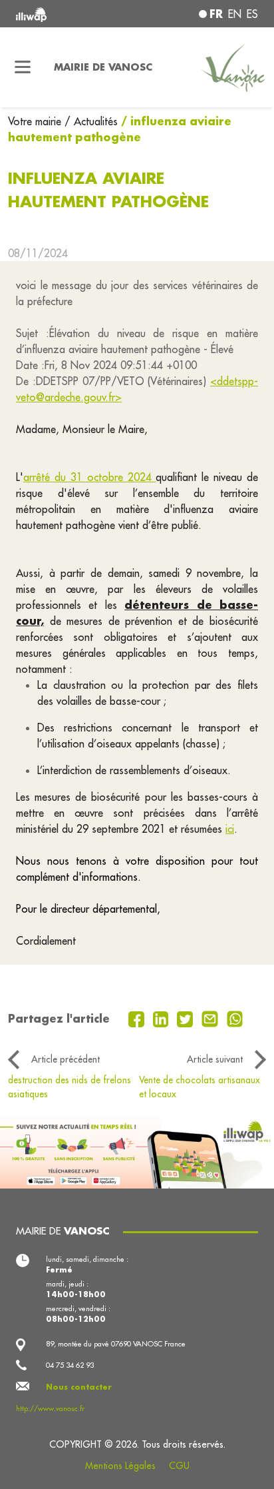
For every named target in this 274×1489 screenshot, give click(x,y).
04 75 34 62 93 (70, 1365)
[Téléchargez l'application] (137, 1151)
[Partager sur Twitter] (186, 1018)
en (234, 14)
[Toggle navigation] (23, 67)
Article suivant (215, 1059)
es (252, 14)
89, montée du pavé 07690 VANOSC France (116, 1343)
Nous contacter (79, 1387)
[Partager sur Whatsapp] (235, 1018)
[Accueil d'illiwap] (62, 13)
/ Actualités (91, 121)
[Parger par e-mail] (211, 1018)
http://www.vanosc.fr (50, 1408)
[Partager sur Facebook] (138, 1018)
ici (229, 828)
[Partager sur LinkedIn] (162, 1018)
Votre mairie (36, 121)
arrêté (39, 477)
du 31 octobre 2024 (105, 477)
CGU (179, 1466)
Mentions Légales (120, 1466)
